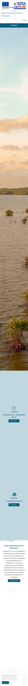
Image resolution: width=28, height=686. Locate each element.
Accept (5, 682)
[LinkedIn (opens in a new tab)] (15, 10)
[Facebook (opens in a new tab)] (14, 10)
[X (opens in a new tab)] (12, 10)
